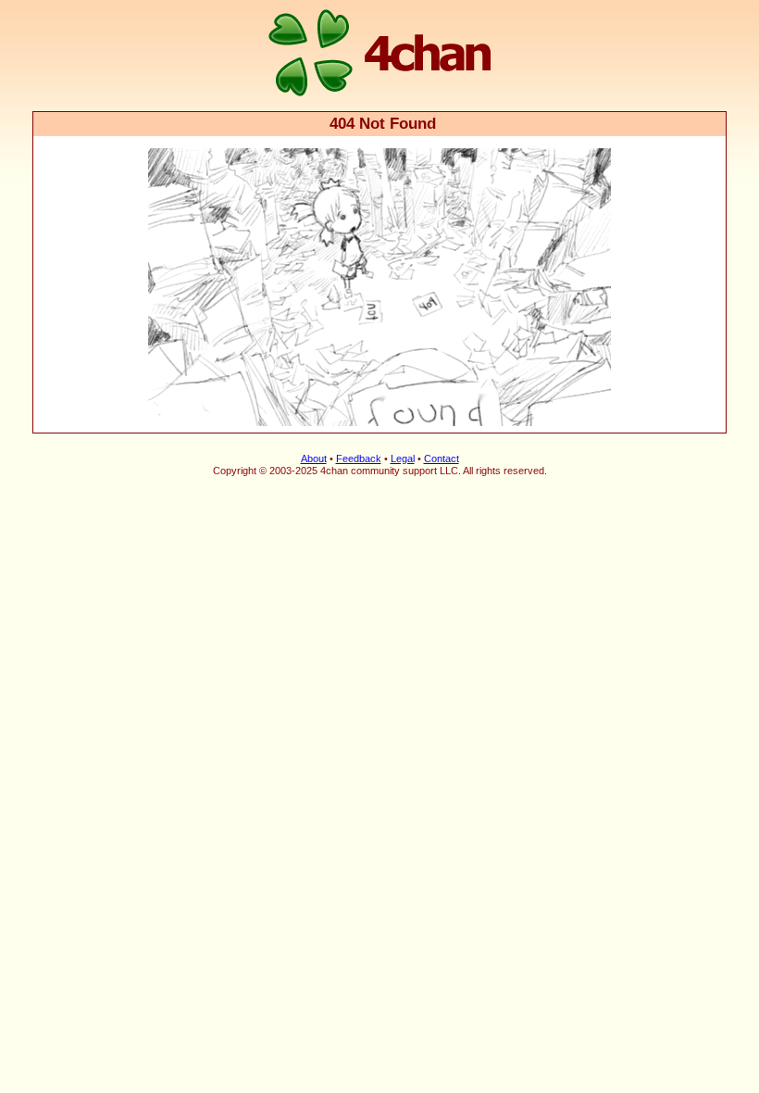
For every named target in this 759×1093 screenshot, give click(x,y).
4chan (58, 1)
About (314, 458)
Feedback (358, 458)
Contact (441, 458)
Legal (403, 458)
